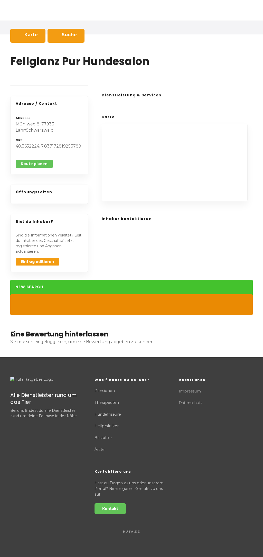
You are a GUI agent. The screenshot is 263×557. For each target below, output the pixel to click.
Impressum (190, 391)
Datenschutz (191, 402)
